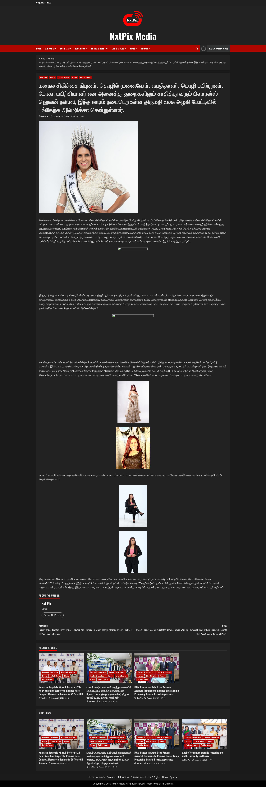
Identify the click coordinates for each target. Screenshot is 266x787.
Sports (144, 48)
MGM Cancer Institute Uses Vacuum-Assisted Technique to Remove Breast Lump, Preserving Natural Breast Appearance (156, 690)
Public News (85, 77)
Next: (181, 630)
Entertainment (98, 48)
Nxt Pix (44, 116)
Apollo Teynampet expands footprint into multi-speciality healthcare (202, 754)
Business (64, 48)
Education (80, 48)
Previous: (86, 630)
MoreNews (152, 783)
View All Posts (52, 615)
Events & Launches (50, 672)
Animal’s (49, 48)
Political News (191, 745)
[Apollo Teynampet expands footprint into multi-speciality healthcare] (204, 734)
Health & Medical (68, 672)
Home (38, 48)
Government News (116, 672)
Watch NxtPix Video (218, 48)
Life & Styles (118, 48)
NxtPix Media (133, 35)
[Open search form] (197, 48)
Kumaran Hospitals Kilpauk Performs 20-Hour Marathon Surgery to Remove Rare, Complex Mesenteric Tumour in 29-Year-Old (61, 690)
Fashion (43, 77)
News (132, 48)
